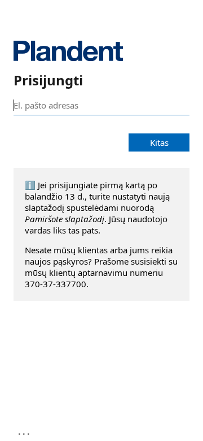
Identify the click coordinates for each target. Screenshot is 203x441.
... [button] (25, 431)
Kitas (159, 142)
